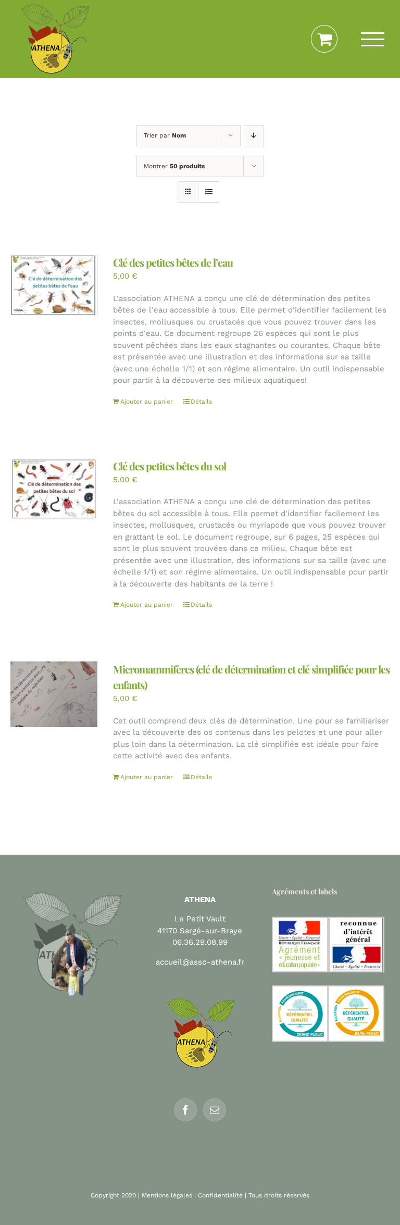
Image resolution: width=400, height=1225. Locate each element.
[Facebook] (185, 1109)
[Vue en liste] (208, 192)
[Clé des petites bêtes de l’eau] (53, 285)
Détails (201, 401)
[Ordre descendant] (254, 135)
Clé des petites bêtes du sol (169, 466)
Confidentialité (220, 1195)
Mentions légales (167, 1195)
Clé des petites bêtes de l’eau (173, 262)
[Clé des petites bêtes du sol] (53, 489)
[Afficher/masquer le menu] (372, 39)
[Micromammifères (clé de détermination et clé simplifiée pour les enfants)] (53, 694)
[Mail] (214, 1109)
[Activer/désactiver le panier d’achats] (324, 39)
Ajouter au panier (146, 401)
